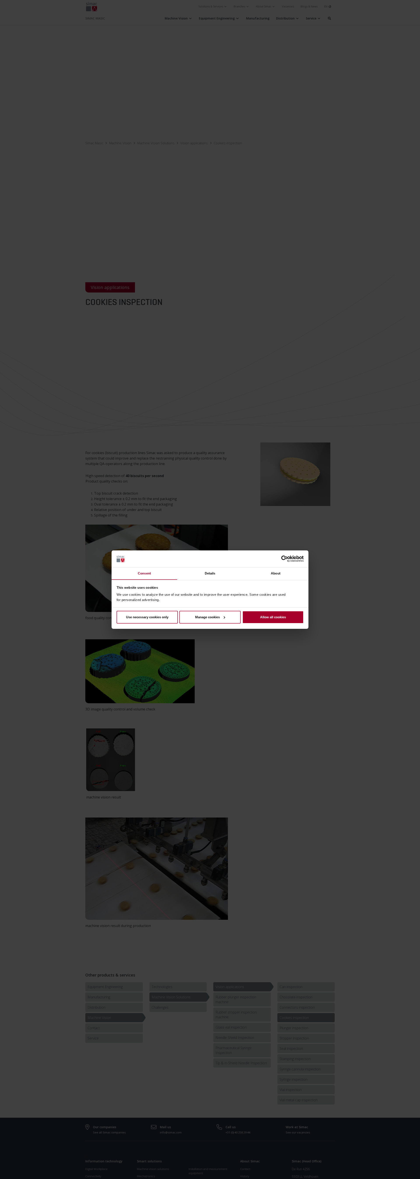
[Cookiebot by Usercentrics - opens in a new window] (284, 558)
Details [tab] (210, 573)
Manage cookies (207, 617)
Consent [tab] (144, 573)
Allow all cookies (273, 617)
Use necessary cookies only (147, 617)
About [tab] (275, 573)
